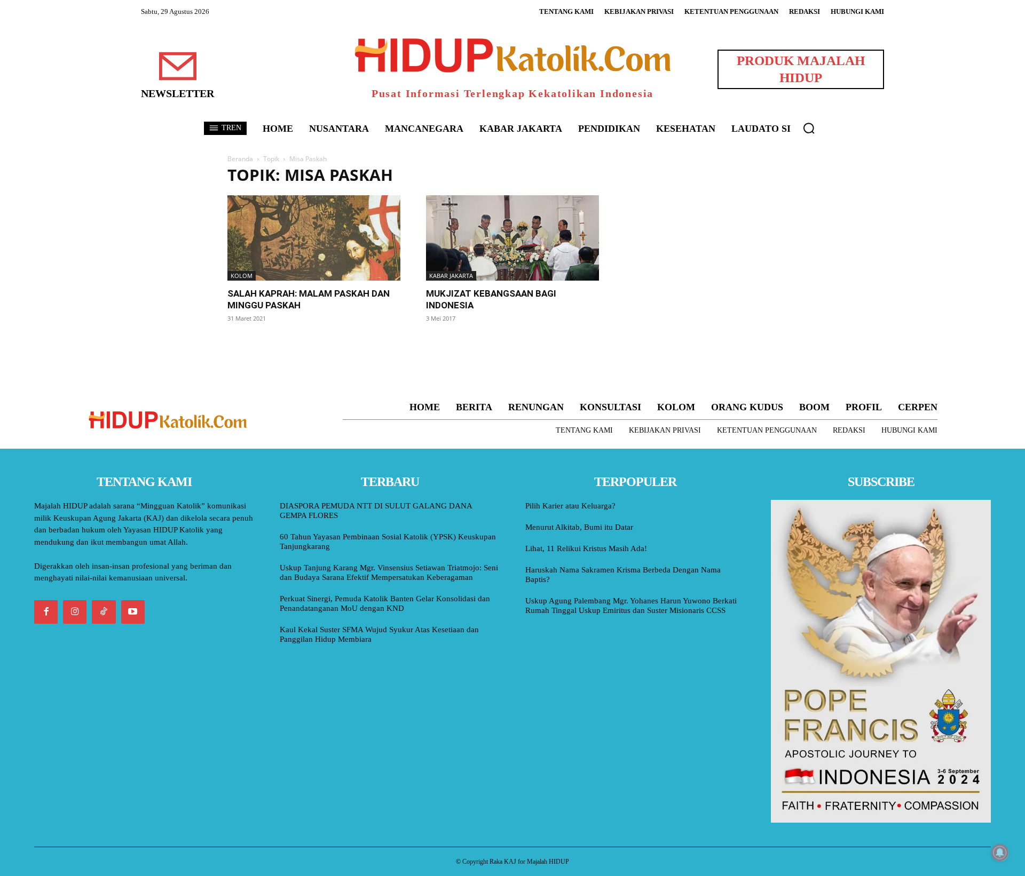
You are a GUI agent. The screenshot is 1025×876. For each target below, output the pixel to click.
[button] (809, 128)
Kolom (242, 276)
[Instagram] (74, 612)
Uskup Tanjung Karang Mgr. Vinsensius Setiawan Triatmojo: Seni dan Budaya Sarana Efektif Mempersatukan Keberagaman (389, 572)
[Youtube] (133, 612)
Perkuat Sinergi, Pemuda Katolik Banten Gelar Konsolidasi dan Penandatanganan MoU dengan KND (385, 603)
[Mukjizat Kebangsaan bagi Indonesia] (512, 238)
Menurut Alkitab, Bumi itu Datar (579, 527)
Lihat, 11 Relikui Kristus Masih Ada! (586, 548)
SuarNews (643, 175)
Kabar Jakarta (451, 276)
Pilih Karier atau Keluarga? (570, 505)
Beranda (240, 158)
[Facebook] (46, 612)
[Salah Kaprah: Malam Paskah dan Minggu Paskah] (313, 238)
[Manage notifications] (999, 852)
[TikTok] (103, 612)
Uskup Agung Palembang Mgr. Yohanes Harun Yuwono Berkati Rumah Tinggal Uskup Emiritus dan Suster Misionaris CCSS (631, 605)
